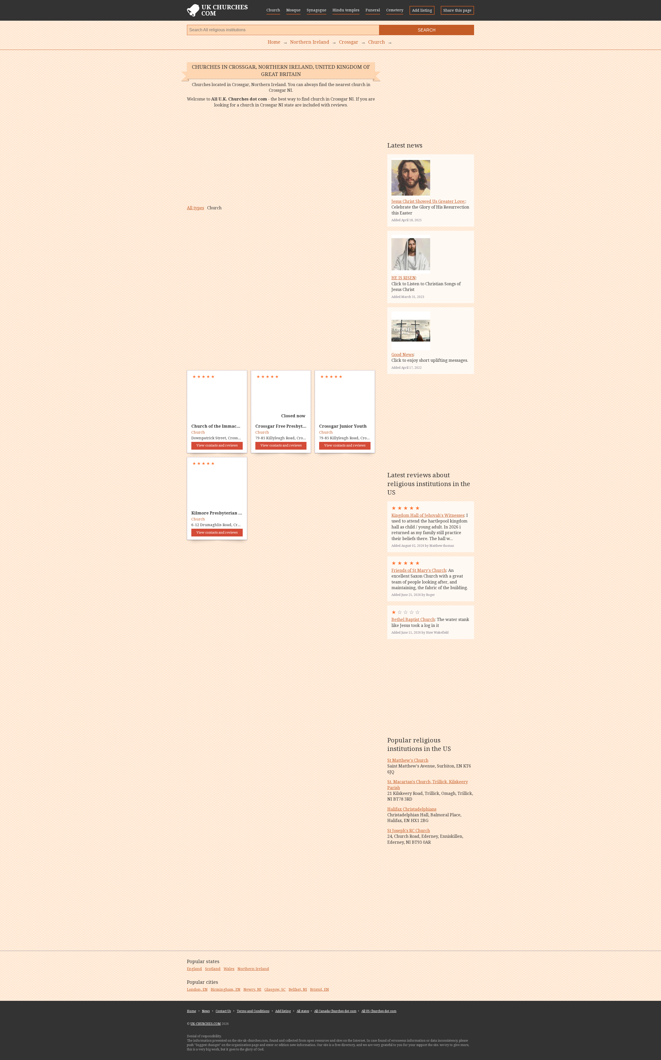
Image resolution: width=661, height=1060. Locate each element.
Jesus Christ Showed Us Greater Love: (428, 201)
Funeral (373, 10)
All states (303, 1011)
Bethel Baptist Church (413, 619)
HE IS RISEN (403, 277)
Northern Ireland (253, 969)
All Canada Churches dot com (335, 1011)
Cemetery (394, 10)
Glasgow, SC (275, 989)
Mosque (293, 10)
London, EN (197, 989)
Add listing (422, 10)
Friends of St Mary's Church (418, 570)
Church (273, 10)
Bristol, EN (319, 989)
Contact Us (223, 1011)
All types (195, 207)
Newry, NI (252, 989)
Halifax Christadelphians (411, 809)
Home (191, 1011)
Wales (229, 969)
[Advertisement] (281, 156)
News (206, 1011)
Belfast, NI (298, 989)
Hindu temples (346, 10)
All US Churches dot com (378, 1011)
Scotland (213, 969)
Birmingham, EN (225, 989)
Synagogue (316, 10)
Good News (402, 354)
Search (427, 30)
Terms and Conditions (253, 1011)
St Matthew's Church (407, 760)
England (194, 969)
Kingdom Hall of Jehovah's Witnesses (427, 515)
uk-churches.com (206, 1024)
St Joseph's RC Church (408, 830)
